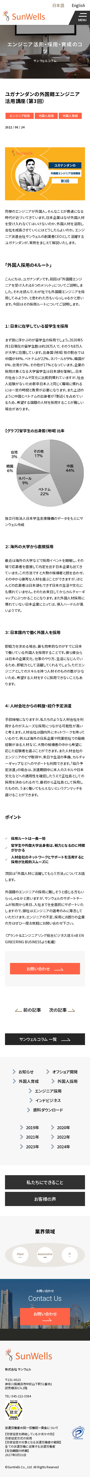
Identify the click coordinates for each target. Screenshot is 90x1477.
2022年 (63, 1137)
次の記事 (57, 1010)
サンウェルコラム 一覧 (38, 1039)
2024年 (63, 1146)
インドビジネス (48, 1100)
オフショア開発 (65, 1071)
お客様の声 (45, 1199)
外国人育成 (70, 115)
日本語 (58, 5)
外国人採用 (46, 115)
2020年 (63, 1127)
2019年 (32, 1127)
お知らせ (26, 1071)
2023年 (32, 1146)
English (78, 5)
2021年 (32, 1137)
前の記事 (33, 1010)
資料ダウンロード (48, 1109)
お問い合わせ (38, 969)
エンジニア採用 (20, 115)
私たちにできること (45, 1182)
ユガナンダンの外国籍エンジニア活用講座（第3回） (42, 97)
